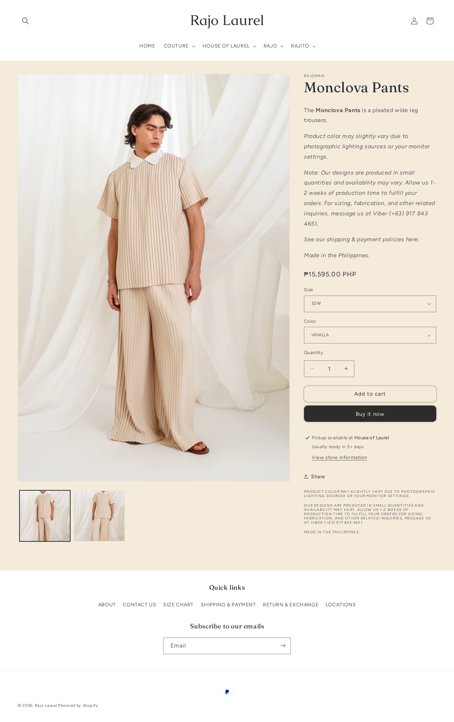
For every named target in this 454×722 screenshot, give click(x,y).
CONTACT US (139, 605)
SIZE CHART (178, 605)
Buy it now (370, 414)
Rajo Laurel (46, 705)
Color (310, 321)
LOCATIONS (341, 605)
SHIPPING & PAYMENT (228, 605)
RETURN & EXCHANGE (291, 605)
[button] (25, 21)
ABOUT (107, 605)
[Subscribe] (282, 645)
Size (308, 289)
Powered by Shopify (78, 705)
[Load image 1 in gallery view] (45, 516)
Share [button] (318, 477)
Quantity (313, 352)
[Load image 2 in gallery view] (99, 516)
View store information (339, 457)
